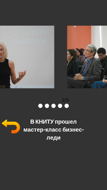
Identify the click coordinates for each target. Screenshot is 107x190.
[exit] (11, 133)
